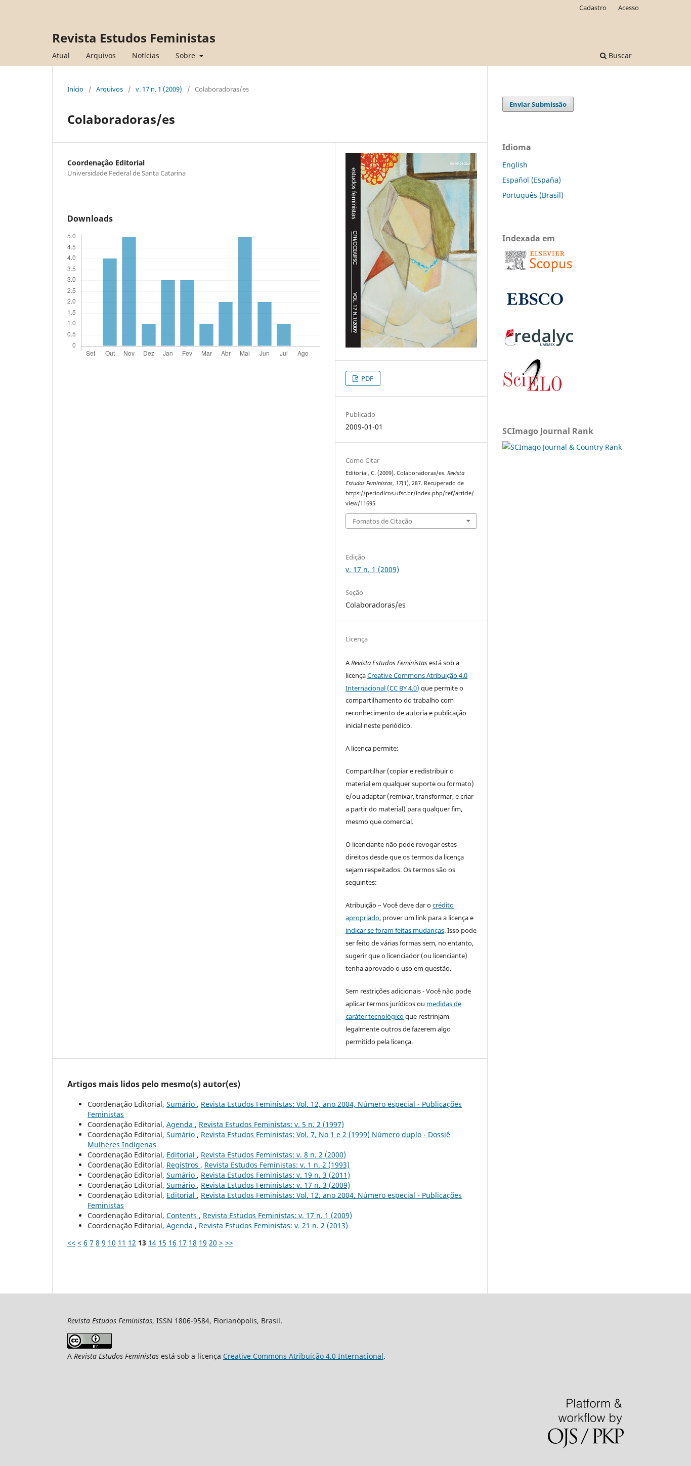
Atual (61, 55)
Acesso (628, 7)
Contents (182, 1215)
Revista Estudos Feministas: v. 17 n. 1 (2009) (277, 1215)
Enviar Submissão (538, 104)
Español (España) (531, 180)
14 (152, 1242)
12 (132, 1242)
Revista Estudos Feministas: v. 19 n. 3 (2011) (275, 1175)
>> (229, 1242)
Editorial (181, 1154)
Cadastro (593, 7)
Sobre (186, 55)
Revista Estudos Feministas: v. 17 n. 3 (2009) (275, 1185)
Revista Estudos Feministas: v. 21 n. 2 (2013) (273, 1225)
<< (71, 1242)
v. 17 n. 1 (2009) (159, 89)
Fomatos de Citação (382, 521)
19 (203, 1242)
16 (172, 1242)
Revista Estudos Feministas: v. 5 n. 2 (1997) (271, 1124)
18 (193, 1242)
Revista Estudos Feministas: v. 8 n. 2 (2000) (273, 1154)
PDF (366, 378)
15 (162, 1242)
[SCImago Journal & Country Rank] (562, 447)
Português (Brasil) (533, 195)
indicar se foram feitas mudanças (395, 930)
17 (183, 1242)
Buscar (619, 55)
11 (122, 1242)
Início (75, 89)
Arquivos (101, 55)
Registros (183, 1165)
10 (112, 1242)
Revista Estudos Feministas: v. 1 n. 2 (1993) (277, 1165)
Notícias (145, 55)
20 (213, 1242)
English (515, 164)
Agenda (180, 1124)
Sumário (181, 1104)
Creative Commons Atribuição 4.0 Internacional (303, 1356)
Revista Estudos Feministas (133, 37)
